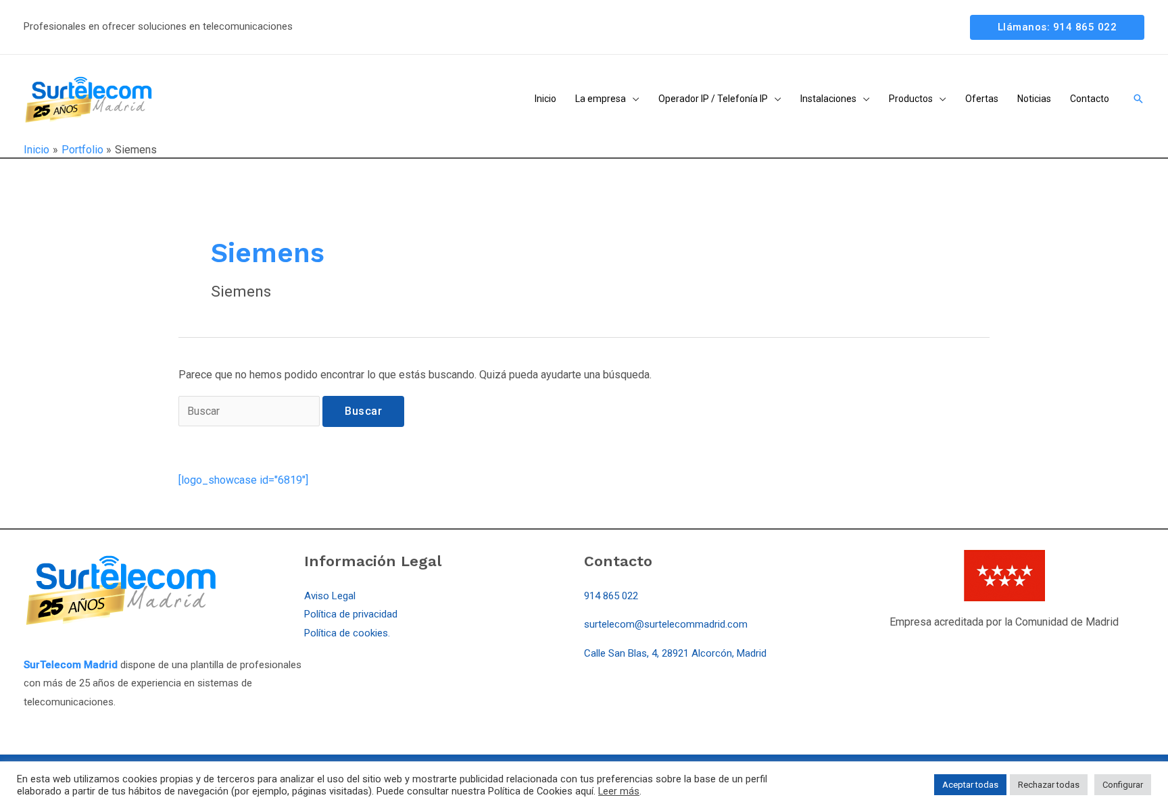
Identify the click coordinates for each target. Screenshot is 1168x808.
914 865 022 (611, 596)
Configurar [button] (1122, 785)
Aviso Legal (330, 596)
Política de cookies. (347, 633)
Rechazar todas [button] (1048, 785)
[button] (1057, 27)
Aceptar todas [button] (970, 785)
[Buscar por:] (250, 411)
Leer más (618, 791)
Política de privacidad (350, 614)
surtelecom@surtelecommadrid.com (666, 624)
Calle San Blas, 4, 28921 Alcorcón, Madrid (675, 653)
